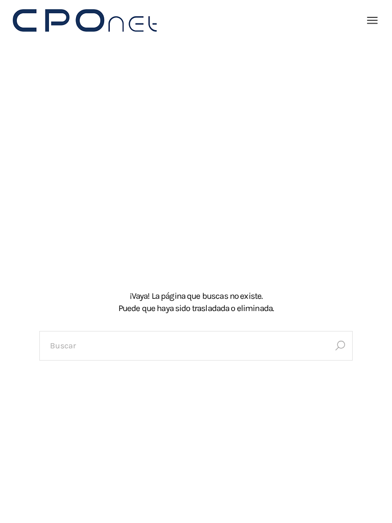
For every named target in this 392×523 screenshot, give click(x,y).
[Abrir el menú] (372, 20)
